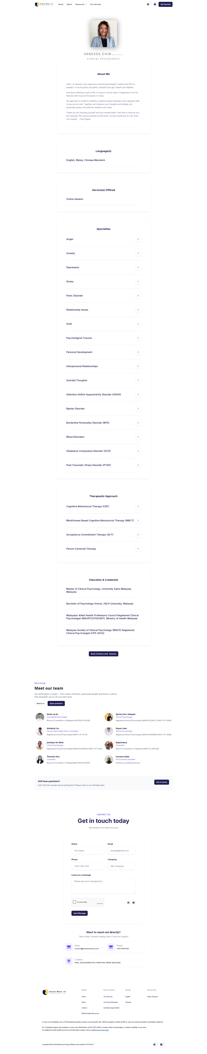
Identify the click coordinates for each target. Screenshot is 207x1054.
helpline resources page (100, 1030)
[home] (44, 4)
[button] (81, 4)
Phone (74, 859)
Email (110, 844)
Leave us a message (81, 875)
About (69, 4)
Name (74, 844)
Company (112, 859)
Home (60, 4)
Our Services (95, 4)
